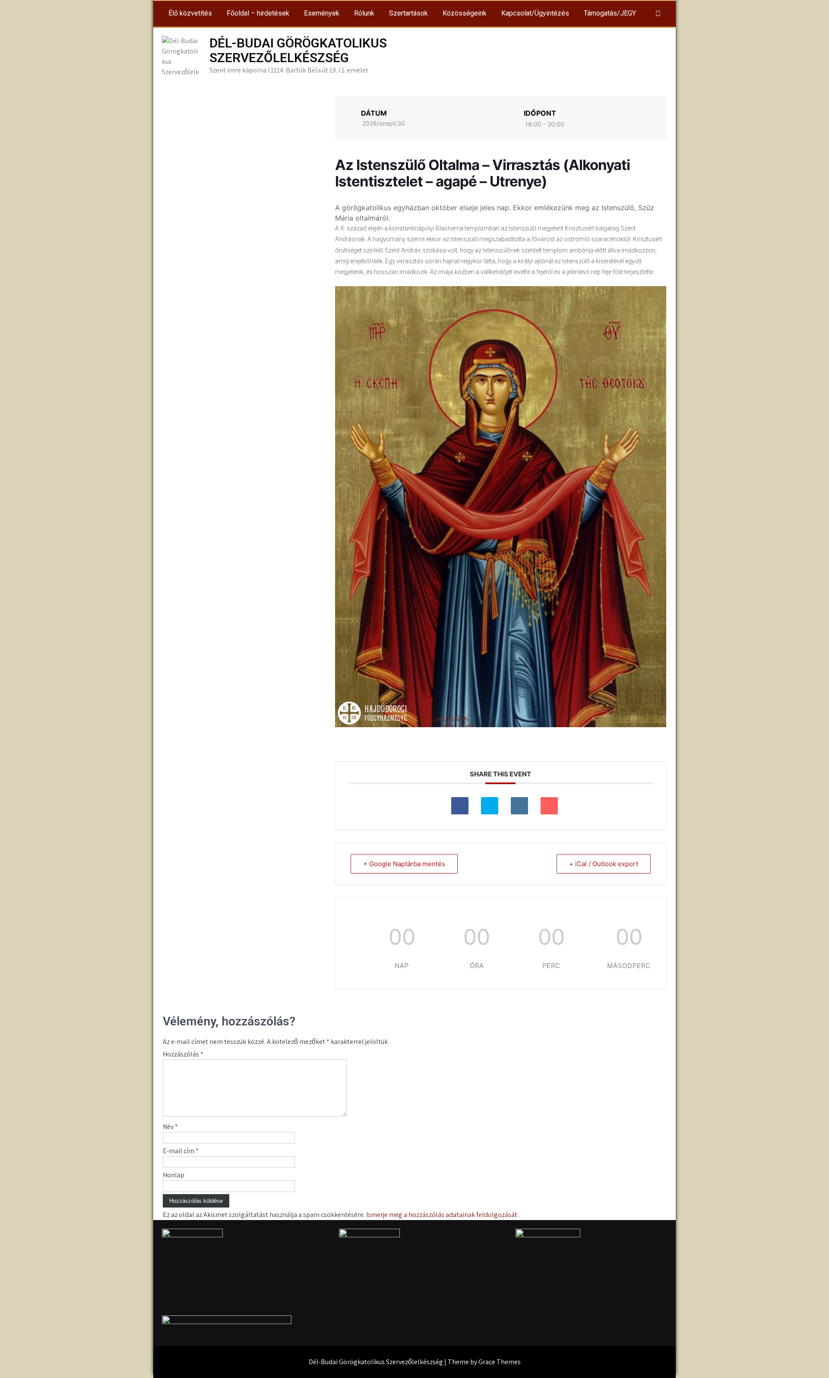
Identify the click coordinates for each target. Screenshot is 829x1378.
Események (321, 13)
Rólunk (364, 13)
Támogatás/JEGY (610, 13)
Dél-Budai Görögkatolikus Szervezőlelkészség (298, 50)
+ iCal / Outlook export (603, 864)
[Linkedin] (519, 805)
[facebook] (658, 14)
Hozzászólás (183, 1054)
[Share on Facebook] (459, 805)
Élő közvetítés (190, 13)
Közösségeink (465, 13)
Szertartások (408, 13)
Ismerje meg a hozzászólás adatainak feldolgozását (441, 1214)
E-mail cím (181, 1150)
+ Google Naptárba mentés (404, 864)
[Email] (549, 805)
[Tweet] (489, 805)
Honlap (173, 1174)
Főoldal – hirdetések (258, 13)
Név (170, 1126)
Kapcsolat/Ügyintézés (535, 13)
